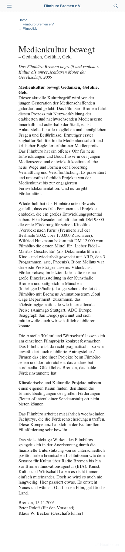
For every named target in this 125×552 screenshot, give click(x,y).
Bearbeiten (109, 544)
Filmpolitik (30, 28)
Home (23, 20)
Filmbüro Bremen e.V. (62, 6)
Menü (9, 6)
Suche (116, 6)
